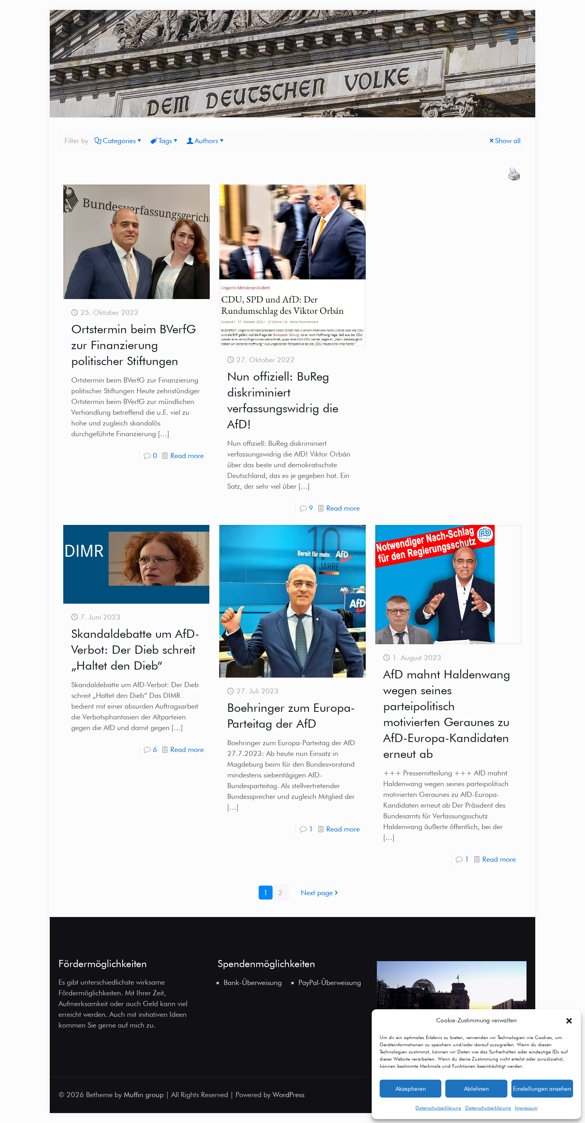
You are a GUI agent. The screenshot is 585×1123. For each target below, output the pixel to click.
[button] (569, 1021)
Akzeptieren (411, 1088)
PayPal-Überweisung (329, 982)
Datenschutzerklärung (438, 1108)
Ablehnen (476, 1088)
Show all (508, 140)
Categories (119, 140)
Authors (206, 140)
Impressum (526, 1108)
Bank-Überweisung (253, 982)
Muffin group (144, 1094)
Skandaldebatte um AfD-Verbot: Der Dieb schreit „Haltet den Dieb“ (135, 649)
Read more (187, 455)
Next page (317, 892)
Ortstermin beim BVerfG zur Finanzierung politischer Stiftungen (133, 345)
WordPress (288, 1094)
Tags (165, 140)
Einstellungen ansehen (542, 1088)
